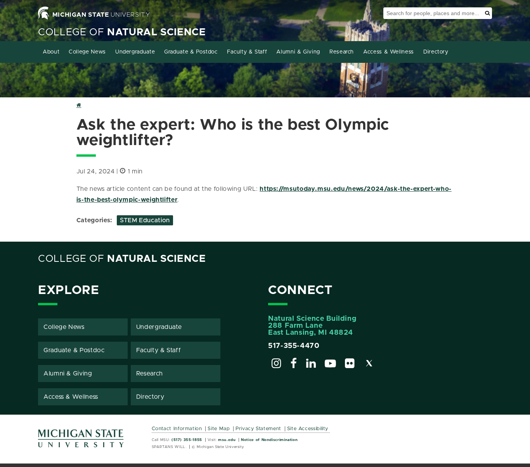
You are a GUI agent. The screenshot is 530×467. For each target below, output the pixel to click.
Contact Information (177, 428)
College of (122, 32)
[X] (369, 365)
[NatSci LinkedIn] (311, 365)
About (51, 52)
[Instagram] (276, 365)
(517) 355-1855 (186, 440)
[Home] (78, 106)
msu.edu (227, 440)
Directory (436, 52)
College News (87, 52)
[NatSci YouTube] (330, 365)
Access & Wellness (388, 52)
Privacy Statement (258, 428)
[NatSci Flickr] (350, 365)
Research (341, 52)
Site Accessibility (308, 428)
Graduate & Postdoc (191, 52)
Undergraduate (135, 52)
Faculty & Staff (247, 52)
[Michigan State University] (81, 441)
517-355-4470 (294, 345)
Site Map (219, 428)
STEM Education (145, 220)
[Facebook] (294, 365)
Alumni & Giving (298, 52)
